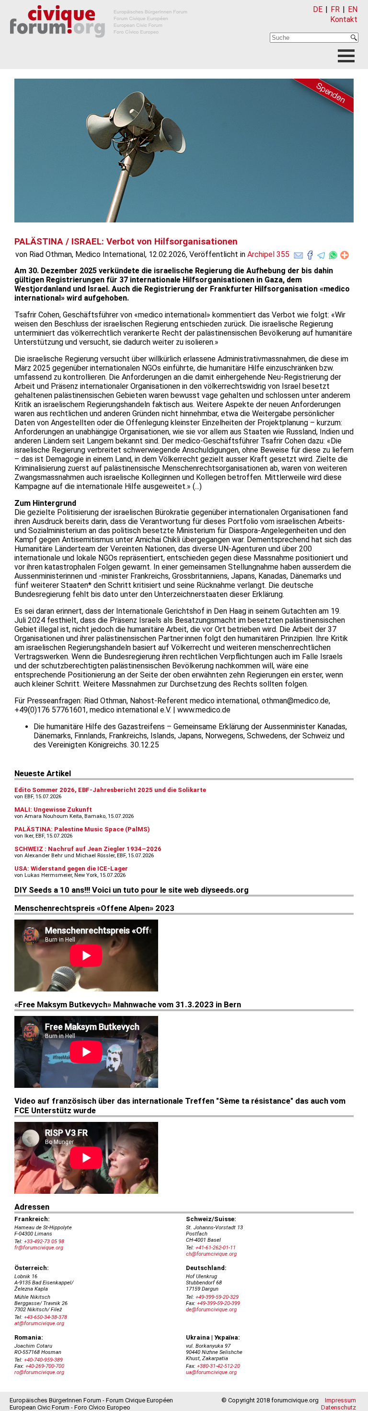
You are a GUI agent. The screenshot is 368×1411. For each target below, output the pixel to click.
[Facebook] (310, 253)
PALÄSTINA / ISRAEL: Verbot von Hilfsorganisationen (126, 241)
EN (352, 9)
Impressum (340, 1400)
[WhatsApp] (333, 253)
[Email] (298, 253)
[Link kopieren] (344, 255)
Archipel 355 (268, 254)
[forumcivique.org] (99, 45)
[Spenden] (320, 97)
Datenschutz (338, 1407)
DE (317, 9)
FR (335, 9)
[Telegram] (321, 253)
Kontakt (343, 19)
